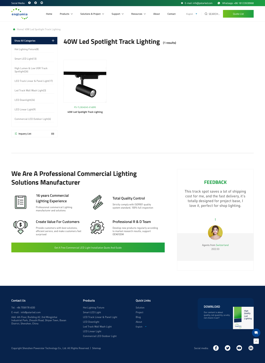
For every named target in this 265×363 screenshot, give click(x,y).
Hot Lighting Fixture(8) (27, 49)
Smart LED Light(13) (25, 58)
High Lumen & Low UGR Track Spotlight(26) (31, 70)
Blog (138, 317)
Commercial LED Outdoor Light (100, 336)
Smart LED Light (92, 312)
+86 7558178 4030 (26, 307)
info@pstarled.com (31, 312)
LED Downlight (91, 321)
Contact (171, 14)
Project (139, 312)
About (156, 14)
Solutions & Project (90, 14)
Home (49, 14)
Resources (136, 14)
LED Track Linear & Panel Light (100, 317)
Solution (140, 307)
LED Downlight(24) (25, 99)
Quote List (238, 14)
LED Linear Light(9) (25, 109)
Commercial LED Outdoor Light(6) (33, 118)
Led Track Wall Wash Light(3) (30, 90)
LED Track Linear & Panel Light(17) (34, 80)
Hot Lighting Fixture (93, 307)
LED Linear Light (92, 331)
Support (116, 14)
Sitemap (96, 348)
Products (64, 14)
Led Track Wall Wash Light (97, 326)
